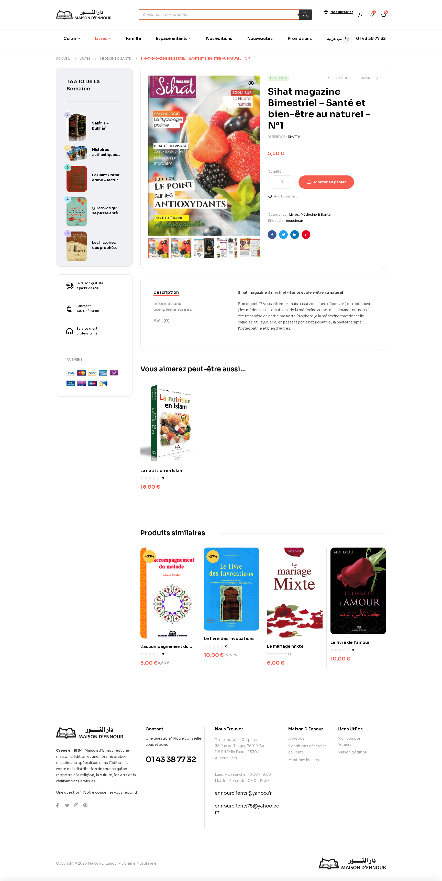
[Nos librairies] (326, 12)
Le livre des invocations (229, 638)
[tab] (182, 293)
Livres (85, 58)
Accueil (63, 58)
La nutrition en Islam (161, 470)
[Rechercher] (305, 14)
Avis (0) (161, 320)
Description (166, 292)
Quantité (274, 171)
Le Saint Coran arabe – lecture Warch (106, 180)
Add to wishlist (285, 196)
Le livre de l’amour (350, 642)
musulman (294, 220)
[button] (251, 86)
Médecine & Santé (115, 58)
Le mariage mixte (285, 646)
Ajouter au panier (329, 182)
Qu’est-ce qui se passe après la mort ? (106, 213)
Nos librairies (341, 12)
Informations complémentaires (172, 306)
